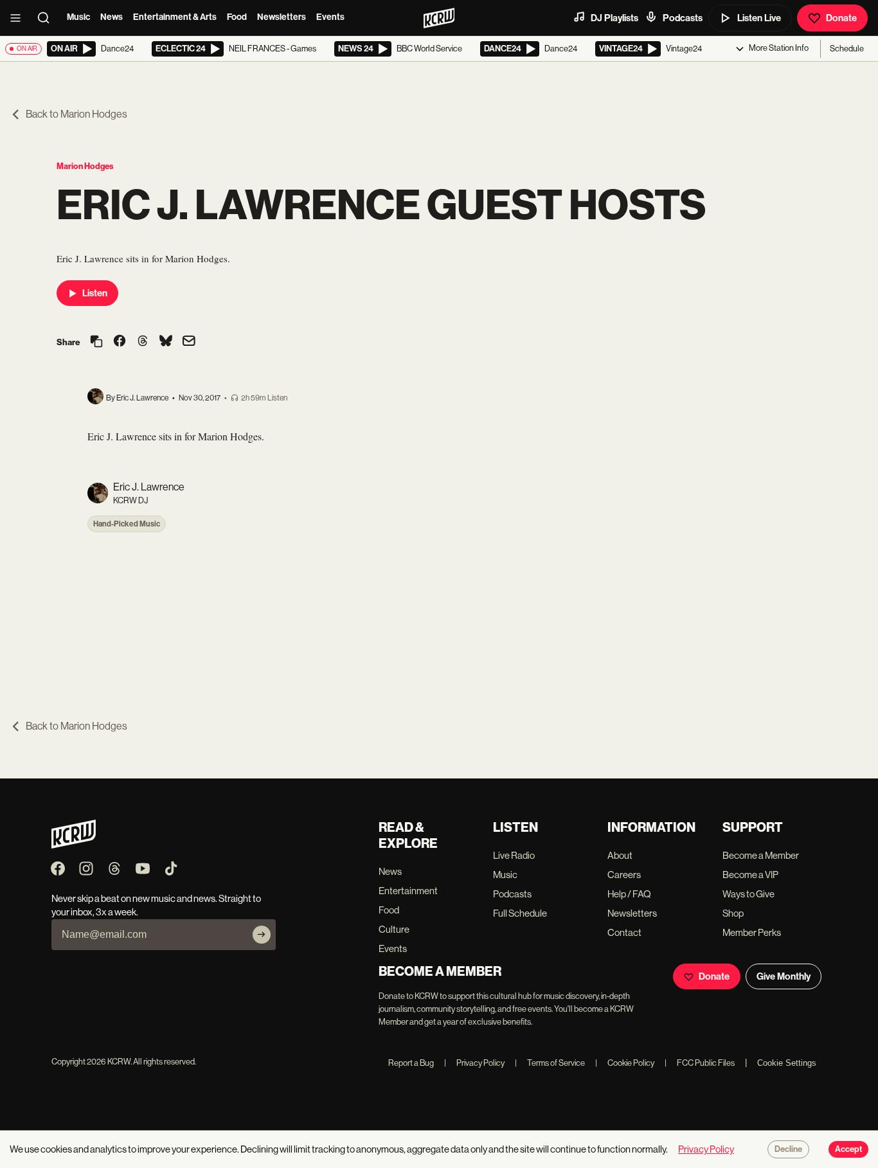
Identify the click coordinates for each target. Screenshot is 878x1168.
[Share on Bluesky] (165, 342)
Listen (94, 293)
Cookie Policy (624, 1063)
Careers (624, 874)
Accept (848, 1149)
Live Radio (514, 855)
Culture (394, 929)
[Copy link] (96, 342)
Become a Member (760, 855)
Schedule (847, 48)
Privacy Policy (474, 1063)
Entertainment (408, 890)
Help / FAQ (629, 893)
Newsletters (281, 17)
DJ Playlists (614, 18)
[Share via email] (189, 342)
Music (78, 17)
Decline (788, 1149)
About (619, 855)
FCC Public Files (700, 1063)
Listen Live (759, 18)
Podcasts (683, 18)
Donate (841, 18)
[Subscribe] (262, 935)
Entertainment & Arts (175, 17)
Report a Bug (411, 1063)
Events (330, 17)
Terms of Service (550, 1063)
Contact (624, 932)
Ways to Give (748, 893)
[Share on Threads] (142, 342)
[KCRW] (73, 845)
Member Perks (751, 932)
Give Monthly (784, 976)
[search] (47, 18)
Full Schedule (520, 913)
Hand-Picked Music (126, 523)
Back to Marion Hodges (76, 114)
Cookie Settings (786, 1063)
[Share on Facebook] (119, 342)
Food (237, 17)
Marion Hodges (85, 166)
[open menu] (19, 18)
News (111, 17)
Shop (733, 913)
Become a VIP (750, 874)
